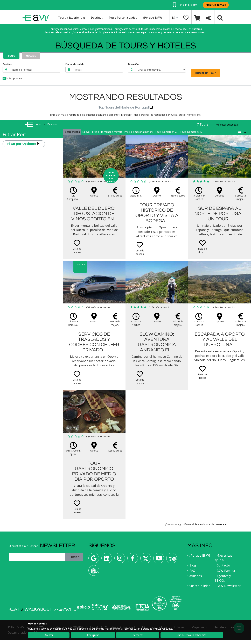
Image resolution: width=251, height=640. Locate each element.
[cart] (197, 17)
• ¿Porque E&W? (198, 555)
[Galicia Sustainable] (100, 607)
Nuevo (86, 131)
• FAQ (191, 571)
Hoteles (31, 55)
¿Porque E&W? (152, 17)
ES (174, 17)
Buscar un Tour (205, 73)
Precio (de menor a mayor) (107, 131)
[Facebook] (132, 559)
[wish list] (185, 17)
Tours (11, 55)
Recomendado (72, 131)
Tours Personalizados (122, 17)
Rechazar (138, 635)
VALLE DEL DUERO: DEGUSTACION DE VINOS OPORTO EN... (94, 213)
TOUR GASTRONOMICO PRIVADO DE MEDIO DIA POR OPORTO (94, 471)
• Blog (191, 565)
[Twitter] (145, 559)
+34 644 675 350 (187, 4)
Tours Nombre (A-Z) (166, 131)
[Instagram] (119, 559)
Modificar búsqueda (227, 124)
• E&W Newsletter (227, 586)
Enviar (74, 557)
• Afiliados (194, 576)
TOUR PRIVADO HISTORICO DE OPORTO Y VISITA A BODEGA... (156, 212)
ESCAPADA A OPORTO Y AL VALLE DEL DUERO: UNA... (220, 339)
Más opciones (14, 78)
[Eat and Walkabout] (30, 609)
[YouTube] (158, 559)
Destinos (97, 17)
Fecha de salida (74, 64)
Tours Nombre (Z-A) (191, 131)
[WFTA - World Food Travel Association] (122, 607)
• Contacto (222, 565)
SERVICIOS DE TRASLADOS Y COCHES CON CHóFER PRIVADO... (94, 342)
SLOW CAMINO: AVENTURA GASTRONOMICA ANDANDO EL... (157, 342)
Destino (7, 64)
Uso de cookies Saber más (191, 635)
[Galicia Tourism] (81, 608)
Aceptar (49, 635)
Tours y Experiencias (71, 17)
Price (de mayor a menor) (138, 131)
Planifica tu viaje (216, 4)
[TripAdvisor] (171, 559)
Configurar (93, 635)
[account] (208, 17)
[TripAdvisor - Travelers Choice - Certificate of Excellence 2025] (175, 603)
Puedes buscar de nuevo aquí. (211, 524)
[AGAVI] (62, 609)
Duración (133, 64)
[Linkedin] (106, 559)
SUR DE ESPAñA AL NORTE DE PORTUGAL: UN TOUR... (219, 213)
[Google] (93, 559)
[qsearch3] (220, 17)
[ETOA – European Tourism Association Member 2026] (143, 607)
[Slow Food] (93, 571)
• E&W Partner (224, 571)
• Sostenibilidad (198, 586)
